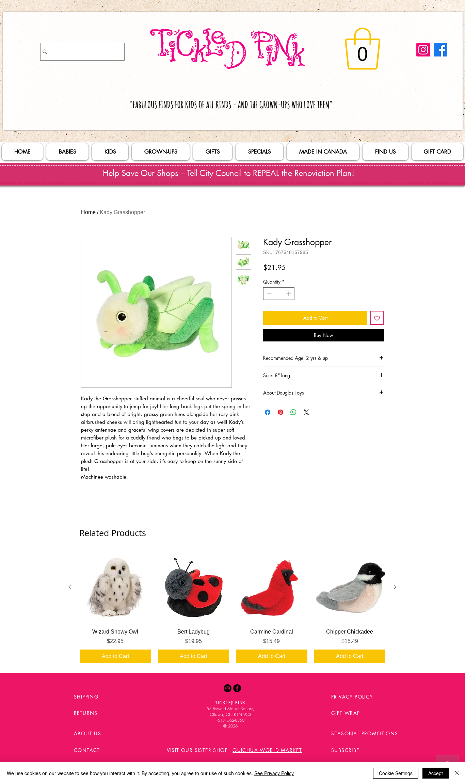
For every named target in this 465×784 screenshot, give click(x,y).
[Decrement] (268, 294)
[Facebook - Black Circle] (237, 688)
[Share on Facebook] (267, 412)
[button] (362, 49)
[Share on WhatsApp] (293, 412)
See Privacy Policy (274, 773)
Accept (435, 773)
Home (88, 212)
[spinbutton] (279, 294)
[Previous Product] (70, 587)
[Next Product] (395, 587)
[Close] (457, 773)
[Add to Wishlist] (377, 318)
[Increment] (289, 294)
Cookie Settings (396, 773)
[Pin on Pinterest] (280, 412)
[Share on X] (306, 412)
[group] (232, 607)
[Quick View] (115, 587)
